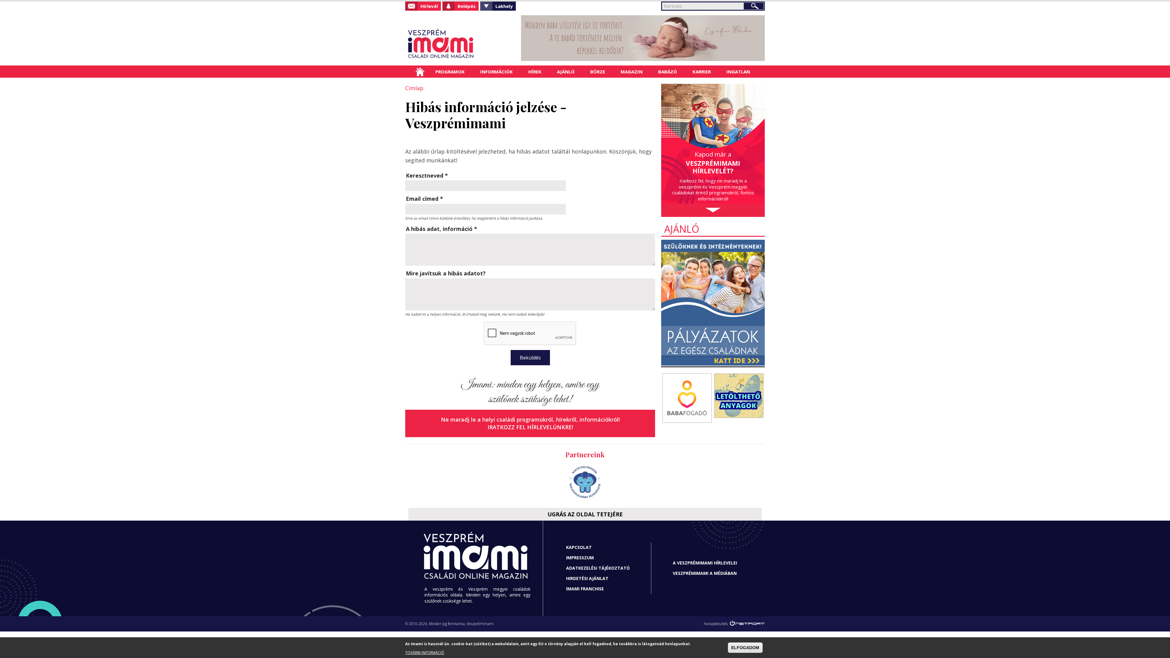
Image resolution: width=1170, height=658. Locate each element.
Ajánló (566, 72)
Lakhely (504, 6)
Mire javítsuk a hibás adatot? (446, 273)
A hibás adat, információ (441, 228)
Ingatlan (738, 72)
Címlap (420, 71)
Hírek (534, 72)
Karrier (702, 72)
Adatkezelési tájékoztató (598, 568)
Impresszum (580, 558)
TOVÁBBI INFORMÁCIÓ (424, 652)
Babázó (667, 72)
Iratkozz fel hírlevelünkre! (530, 427)
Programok (450, 72)
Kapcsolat (579, 547)
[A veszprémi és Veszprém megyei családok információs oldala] (460, 44)
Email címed (424, 198)
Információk (496, 72)
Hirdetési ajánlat (587, 578)
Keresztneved (427, 175)
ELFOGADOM (745, 647)
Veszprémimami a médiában (705, 573)
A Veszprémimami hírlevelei (705, 563)
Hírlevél (429, 6)
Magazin (632, 72)
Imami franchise (585, 589)
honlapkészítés (716, 623)
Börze (597, 72)
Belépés (467, 6)
